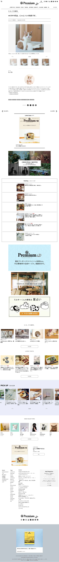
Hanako (30, 559)
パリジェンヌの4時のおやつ (23, 486)
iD (48, 7)
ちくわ (10, 71)
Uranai (12, 491)
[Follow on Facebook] (57, 1)
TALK (11, 492)
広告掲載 (3, 477)
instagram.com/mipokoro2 (14, 93)
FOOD (22, 7)
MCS (46, 559)
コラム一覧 (20, 508)
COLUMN (41, 7)
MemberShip (5, 479)
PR (11, 501)
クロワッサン (24, 559)
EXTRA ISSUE (11, 496)
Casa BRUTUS (20, 559)
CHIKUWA (32, 99)
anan (13, 559)
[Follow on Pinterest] (55, 1)
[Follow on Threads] (48, 1)
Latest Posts (29, 351)
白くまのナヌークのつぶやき (23, 500)
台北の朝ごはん (21, 490)
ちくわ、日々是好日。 (13, 11)
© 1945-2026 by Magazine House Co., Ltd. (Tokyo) (29, 557)
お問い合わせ (36, 560)
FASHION (18, 7)
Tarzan (39, 559)
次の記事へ (52, 111)
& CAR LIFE (20, 505)
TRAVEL (26, 7)
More (29, 346)
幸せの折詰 (20, 483)
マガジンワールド (23, 560)
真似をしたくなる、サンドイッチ (24, 476)
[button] (12, 57)
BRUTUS (15, 559)
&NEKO (45, 7)
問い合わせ (4, 474)
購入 (39, 454)
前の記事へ (6, 111)
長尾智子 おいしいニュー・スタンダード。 (26, 495)
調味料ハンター (21, 484)
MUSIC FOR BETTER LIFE (23, 506)
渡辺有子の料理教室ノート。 (23, 496)
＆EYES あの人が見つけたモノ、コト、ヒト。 (26, 473)
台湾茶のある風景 (21, 489)
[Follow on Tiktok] (52, 1)
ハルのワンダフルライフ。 (23, 474)
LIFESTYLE (12, 7)
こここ (44, 559)
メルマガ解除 (49, 485)
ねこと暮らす (20, 503)
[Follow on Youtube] (50, 1)
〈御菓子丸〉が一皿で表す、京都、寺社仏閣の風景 (26, 481)
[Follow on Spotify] (53, 1)
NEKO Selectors (29, 419)
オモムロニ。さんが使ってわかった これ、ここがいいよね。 (26, 478)
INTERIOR (31, 7)
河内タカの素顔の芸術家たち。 (24, 502)
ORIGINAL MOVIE (12, 499)
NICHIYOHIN (13, 485)
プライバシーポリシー (52, 480)
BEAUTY (36, 7)
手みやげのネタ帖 (21, 493)
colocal (41, 559)
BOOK (11, 489)
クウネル (33, 559)
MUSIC (11, 486)
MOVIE (11, 488)
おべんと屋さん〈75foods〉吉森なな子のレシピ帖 (26, 499)
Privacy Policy (32, 560)
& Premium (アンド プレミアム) (29, 3)
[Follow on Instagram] (44, 1)
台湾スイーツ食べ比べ (22, 492)
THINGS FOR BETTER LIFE (24, 471)
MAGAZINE (12, 494)
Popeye (36, 559)
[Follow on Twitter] (46, 1)
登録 (49, 483)
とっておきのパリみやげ (22, 487)
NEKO (10, 99)
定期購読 (3, 476)
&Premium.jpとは (5, 472)
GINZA (28, 559)
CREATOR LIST (41, 2)
